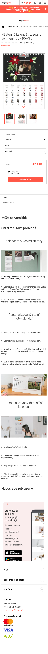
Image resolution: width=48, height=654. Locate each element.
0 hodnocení (28, 42)
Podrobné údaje (8, 202)
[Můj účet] (34, 2)
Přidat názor (5, 46)
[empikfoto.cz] (24, 20)
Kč (27, 3)
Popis (5, 197)
